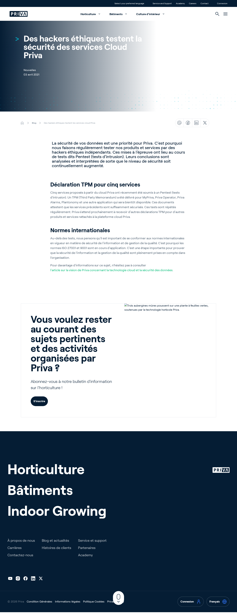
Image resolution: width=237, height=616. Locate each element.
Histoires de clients (56, 548)
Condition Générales (39, 601)
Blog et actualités (55, 540)
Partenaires (86, 548)
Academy (85, 555)
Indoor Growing (57, 510)
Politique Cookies (93, 601)
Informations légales (67, 601)
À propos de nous (21, 540)
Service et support (92, 540)
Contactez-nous (20, 555)
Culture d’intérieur (148, 14)
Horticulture (88, 14)
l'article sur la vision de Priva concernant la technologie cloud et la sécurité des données (111, 270)
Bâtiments (116, 14)
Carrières (14, 548)
